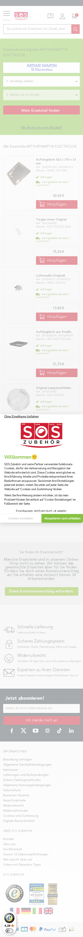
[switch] (9, 930)
